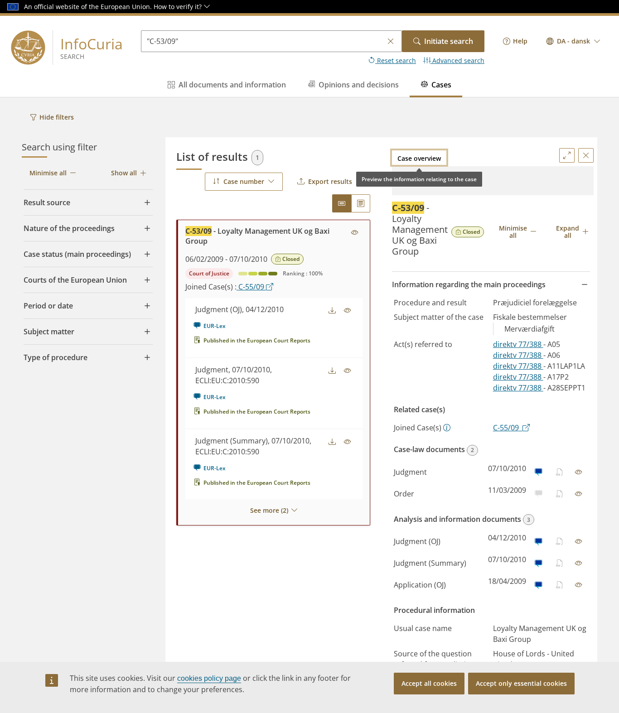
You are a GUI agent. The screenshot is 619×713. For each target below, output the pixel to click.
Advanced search (457, 60)
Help (520, 41)
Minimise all (48, 173)
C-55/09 (251, 287)
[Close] (586, 155)
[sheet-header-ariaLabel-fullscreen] (567, 155)
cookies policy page (209, 678)
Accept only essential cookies (521, 683)
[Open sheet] (578, 472)
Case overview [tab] (419, 158)
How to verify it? (178, 6)
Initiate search (448, 41)
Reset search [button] (395, 60)
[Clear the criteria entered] (391, 41)
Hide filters (56, 117)
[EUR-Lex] (538, 472)
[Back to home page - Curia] (28, 47)
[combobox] (573, 41)
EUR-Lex (214, 326)
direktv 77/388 (518, 344)
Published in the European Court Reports (256, 340)
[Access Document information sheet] (355, 233)
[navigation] (515, 41)
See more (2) (269, 510)
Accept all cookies (429, 683)
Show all (124, 173)
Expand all (567, 232)
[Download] (332, 311)
